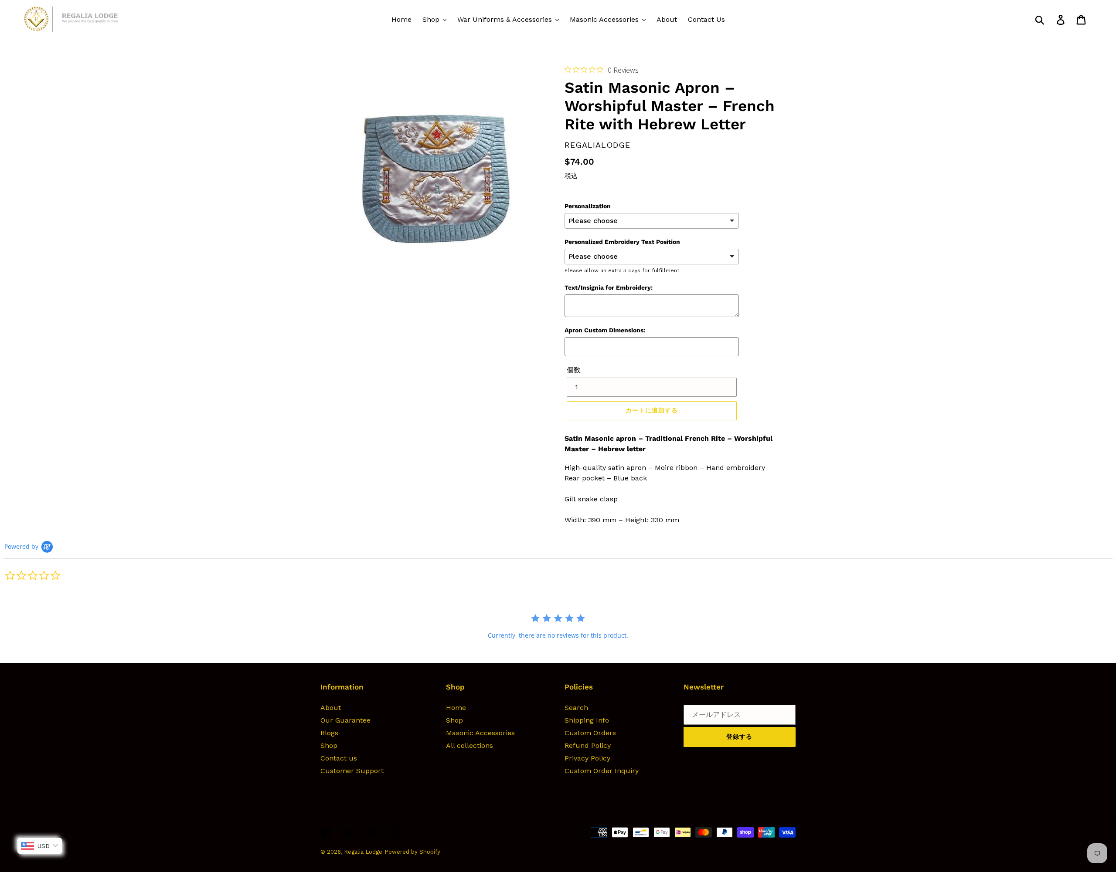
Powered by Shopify (412, 851)
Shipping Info (587, 720)
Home (456, 707)
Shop (328, 745)
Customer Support (352, 771)
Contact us (338, 758)
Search (576, 707)
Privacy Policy (587, 758)
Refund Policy (588, 745)
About (330, 707)
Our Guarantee (345, 720)
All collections (469, 745)
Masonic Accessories (480, 733)
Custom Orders (590, 733)
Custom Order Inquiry (602, 771)
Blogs (329, 733)
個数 (574, 370)
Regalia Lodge (363, 851)
